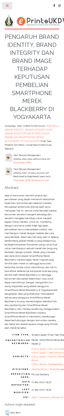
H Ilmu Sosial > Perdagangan (47, 364)
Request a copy (41, 180)
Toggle (7, 6)
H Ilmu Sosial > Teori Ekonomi (48, 352)
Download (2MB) (22, 162)
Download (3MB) (22, 180)
